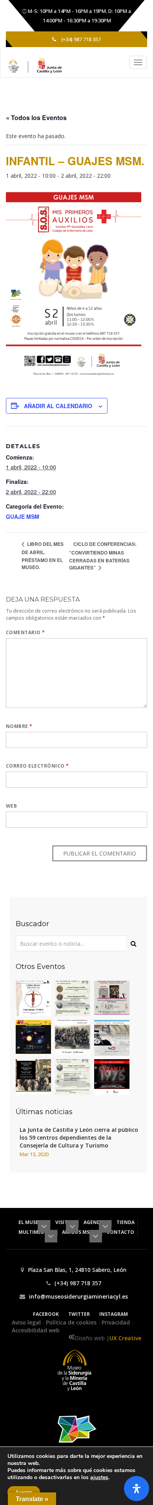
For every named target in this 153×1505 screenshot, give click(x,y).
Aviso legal (27, 1322)
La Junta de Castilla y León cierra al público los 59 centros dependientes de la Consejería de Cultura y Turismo (79, 1137)
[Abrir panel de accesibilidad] (136, 1488)
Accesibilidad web (36, 1330)
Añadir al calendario (58, 406)
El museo (31, 1222)
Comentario (25, 632)
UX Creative (125, 1338)
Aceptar (23, 1492)
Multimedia (34, 1232)
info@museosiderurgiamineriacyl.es (78, 1296)
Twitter (79, 1314)
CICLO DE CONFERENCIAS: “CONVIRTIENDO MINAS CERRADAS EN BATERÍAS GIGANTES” (103, 555)
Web (11, 806)
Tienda (126, 1222)
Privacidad (116, 1322)
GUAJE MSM (22, 516)
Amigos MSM (78, 1232)
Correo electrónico (37, 766)
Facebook (46, 1314)
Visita (63, 1222)
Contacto (120, 1232)
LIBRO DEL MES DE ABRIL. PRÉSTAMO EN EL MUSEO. (43, 555)
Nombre (19, 726)
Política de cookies (72, 1322)
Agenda (94, 1222)
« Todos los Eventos (36, 117)
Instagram (113, 1314)
